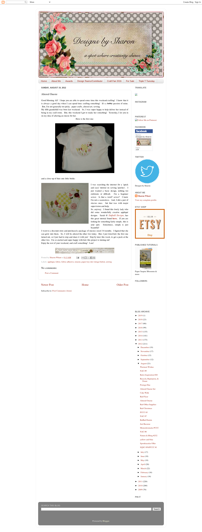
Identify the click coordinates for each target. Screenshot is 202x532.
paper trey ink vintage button (93, 261)
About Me (56, 81)
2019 (140, 315)
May (143, 460)
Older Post (122, 284)
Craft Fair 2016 (114, 81)
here (115, 218)
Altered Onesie (146, 400)
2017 (140, 323)
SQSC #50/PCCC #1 (148, 447)
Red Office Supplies (148, 404)
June (143, 456)
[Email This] (82, 257)
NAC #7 (143, 416)
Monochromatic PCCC (149, 427)
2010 (140, 485)
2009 (140, 489)
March (143, 468)
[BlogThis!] (85, 257)
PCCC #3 (144, 412)
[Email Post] (77, 257)
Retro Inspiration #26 (149, 374)
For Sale (130, 81)
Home (44, 81)
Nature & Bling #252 (148, 435)
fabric (58, 261)
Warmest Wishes (147, 367)
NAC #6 (143, 431)
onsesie (78, 261)
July (142, 452)
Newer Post (47, 284)
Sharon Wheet (144, 196)
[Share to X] (88, 257)
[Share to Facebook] (91, 257)
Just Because (145, 424)
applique (51, 261)
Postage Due (145, 385)
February (145, 472)
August (144, 363)
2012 (140, 343)
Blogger (106, 521)
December (145, 347)
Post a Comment (51, 273)
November (145, 351)
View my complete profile (145, 200)
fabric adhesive (67, 261)
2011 (140, 481)
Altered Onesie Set (147, 389)
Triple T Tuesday (147, 81)
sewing (109, 261)
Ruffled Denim (146, 420)
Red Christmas (146, 408)
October (144, 355)
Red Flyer (144, 396)
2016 (140, 327)
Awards (69, 81)
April (143, 464)
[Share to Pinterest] (94, 257)
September (145, 359)
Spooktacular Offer (148, 443)
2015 (140, 331)
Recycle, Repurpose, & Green (149, 379)
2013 (140, 339)
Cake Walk (144, 392)
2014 (140, 335)
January (144, 476)
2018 (140, 319)
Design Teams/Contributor (89, 81)
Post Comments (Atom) (62, 290)
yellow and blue (146, 439)
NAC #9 (143, 370)
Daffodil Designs (116, 215)
